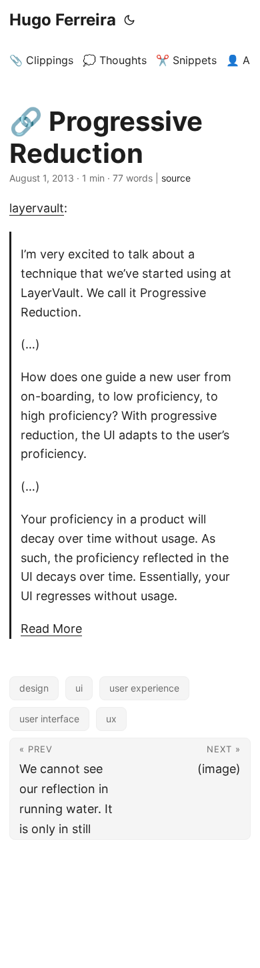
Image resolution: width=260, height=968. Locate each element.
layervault (36, 208)
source (176, 178)
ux (111, 718)
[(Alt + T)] (129, 20)
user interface (49, 718)
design (34, 688)
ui (79, 688)
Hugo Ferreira (62, 19)
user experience (144, 688)
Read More (51, 629)
